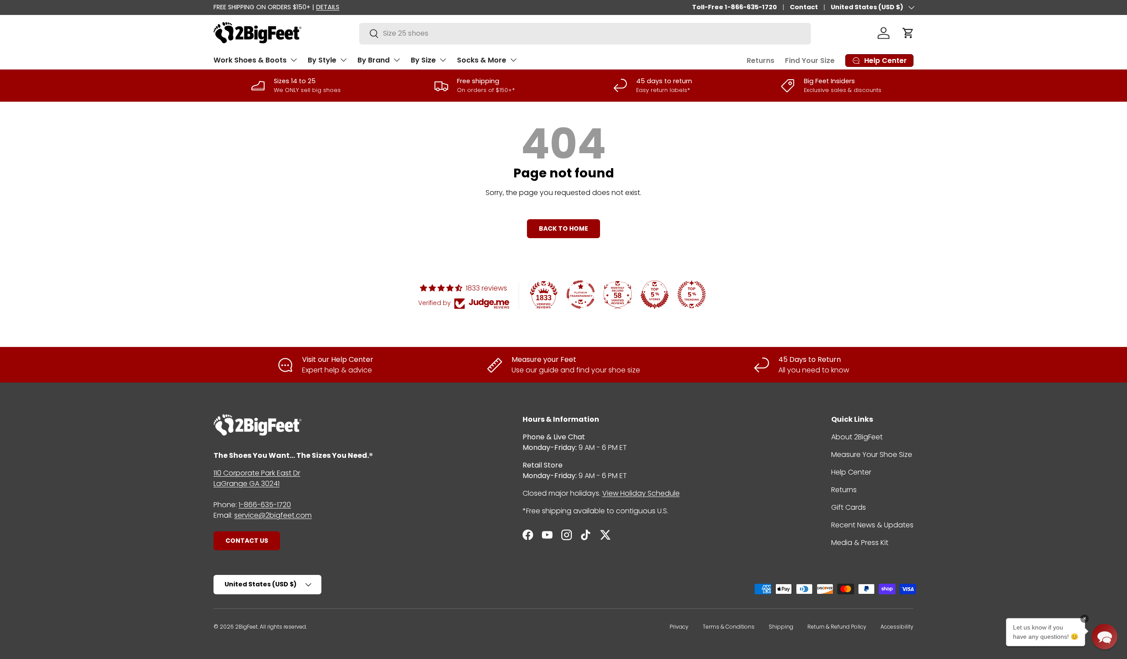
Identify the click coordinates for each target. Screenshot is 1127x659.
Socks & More (481, 60)
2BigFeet (246, 626)
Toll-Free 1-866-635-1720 (734, 7)
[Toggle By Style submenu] (343, 60)
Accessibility (896, 626)
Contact (804, 7)
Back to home (563, 228)
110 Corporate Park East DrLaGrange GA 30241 (257, 478)
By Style (322, 60)
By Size (423, 60)
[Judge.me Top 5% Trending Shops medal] (692, 294)
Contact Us (246, 540)
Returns (760, 60)
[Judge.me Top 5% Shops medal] (655, 294)
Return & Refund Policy (836, 626)
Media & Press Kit (859, 543)
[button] (908, 33)
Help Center (851, 472)
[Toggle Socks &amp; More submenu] (513, 60)
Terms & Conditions (729, 626)
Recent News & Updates (872, 525)
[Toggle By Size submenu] (443, 60)
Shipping (781, 626)
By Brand (373, 60)
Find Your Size (810, 60)
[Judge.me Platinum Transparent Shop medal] (581, 294)
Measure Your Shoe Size (871, 454)
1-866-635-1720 (265, 505)
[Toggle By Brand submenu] (396, 60)
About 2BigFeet (857, 437)
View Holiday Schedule (641, 493)
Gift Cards (848, 507)
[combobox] (585, 33)
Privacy (679, 626)
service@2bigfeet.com (273, 515)
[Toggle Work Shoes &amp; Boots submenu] (293, 60)
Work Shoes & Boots (250, 60)
